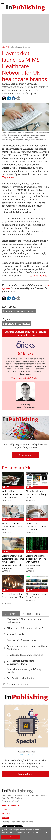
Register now (25, 455)
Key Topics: (9, 306)
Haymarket (8, 177)
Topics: (6, 319)
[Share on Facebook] (14, 98)
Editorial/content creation (19, 311)
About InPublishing (10, 805)
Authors (5, 817)
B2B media (9, 323)
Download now (25, 774)
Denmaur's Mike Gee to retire (21, 640)
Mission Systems (25, 822)
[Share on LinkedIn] (9, 98)
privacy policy (42, 832)
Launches (24, 323)
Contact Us (6, 809)
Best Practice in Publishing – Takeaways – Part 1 (21, 662)
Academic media (15, 634)
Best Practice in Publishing (20, 678)
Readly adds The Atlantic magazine (25, 654)
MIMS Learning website (34, 275)
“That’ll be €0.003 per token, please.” (25, 628)
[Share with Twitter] (4, 98)
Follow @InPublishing (13, 827)
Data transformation (17, 684)
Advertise (6, 813)
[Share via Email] (18, 98)
